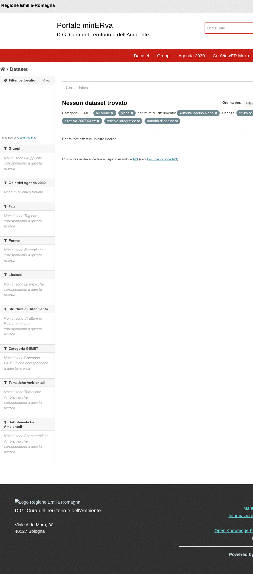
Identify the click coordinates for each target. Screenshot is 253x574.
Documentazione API (162, 159)
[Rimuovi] (112, 113)
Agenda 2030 (191, 55)
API (135, 159)
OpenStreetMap (26, 137)
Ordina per (231, 102)
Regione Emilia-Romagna (28, 5)
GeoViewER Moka (231, 55)
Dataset (141, 55)
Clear (47, 80)
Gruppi (163, 55)
